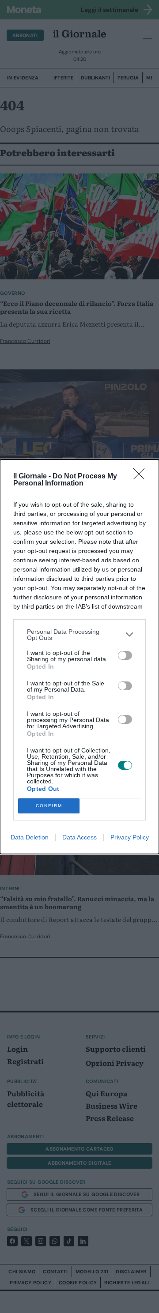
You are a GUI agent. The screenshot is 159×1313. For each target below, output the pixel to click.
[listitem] (79, 634)
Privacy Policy (129, 837)
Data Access (79, 837)
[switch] (125, 655)
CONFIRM (49, 805)
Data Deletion (30, 837)
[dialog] (79, 656)
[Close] (141, 476)
